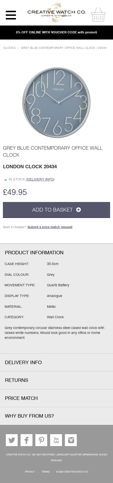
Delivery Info (23, 362)
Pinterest (41, 440)
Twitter (12, 440)
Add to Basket (53, 209)
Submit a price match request (50, 227)
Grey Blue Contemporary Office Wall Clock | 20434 (64, 47)
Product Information (34, 252)
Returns (16, 380)
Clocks (9, 47)
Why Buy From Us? (29, 416)
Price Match (21, 398)
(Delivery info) (40, 179)
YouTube (56, 440)
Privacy (30, 472)
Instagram (71, 440)
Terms (45, 472)
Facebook (26, 440)
